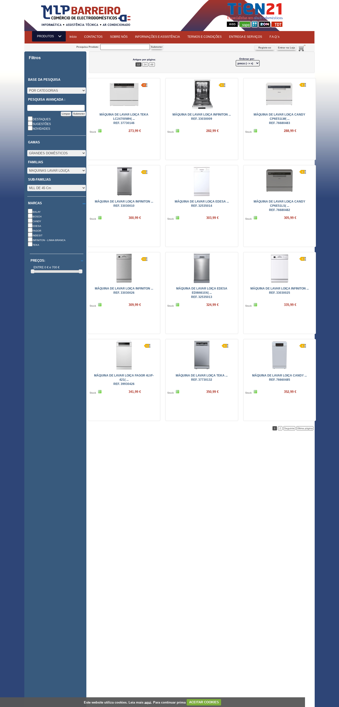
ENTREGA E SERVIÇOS (245, 37)
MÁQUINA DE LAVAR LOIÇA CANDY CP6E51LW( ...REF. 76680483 (279, 119)
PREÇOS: (38, 260)
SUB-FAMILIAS (39, 179)
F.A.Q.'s (274, 37)
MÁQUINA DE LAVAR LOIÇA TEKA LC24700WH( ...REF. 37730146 (124, 119)
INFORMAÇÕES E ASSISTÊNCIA (157, 37)
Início (73, 37)
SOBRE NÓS (119, 37)
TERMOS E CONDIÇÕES (204, 37)
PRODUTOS (47, 36)
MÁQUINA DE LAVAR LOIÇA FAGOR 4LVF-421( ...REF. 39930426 (124, 380)
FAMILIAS (35, 162)
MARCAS (35, 203)
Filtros (35, 58)
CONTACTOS (93, 37)
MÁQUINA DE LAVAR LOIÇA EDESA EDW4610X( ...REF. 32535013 (201, 293)
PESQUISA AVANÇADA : (46, 99)
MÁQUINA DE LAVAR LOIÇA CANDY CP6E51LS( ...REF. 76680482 (279, 206)
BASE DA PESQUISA (44, 80)
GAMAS (34, 142)
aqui (147, 702)
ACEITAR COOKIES (204, 702)
